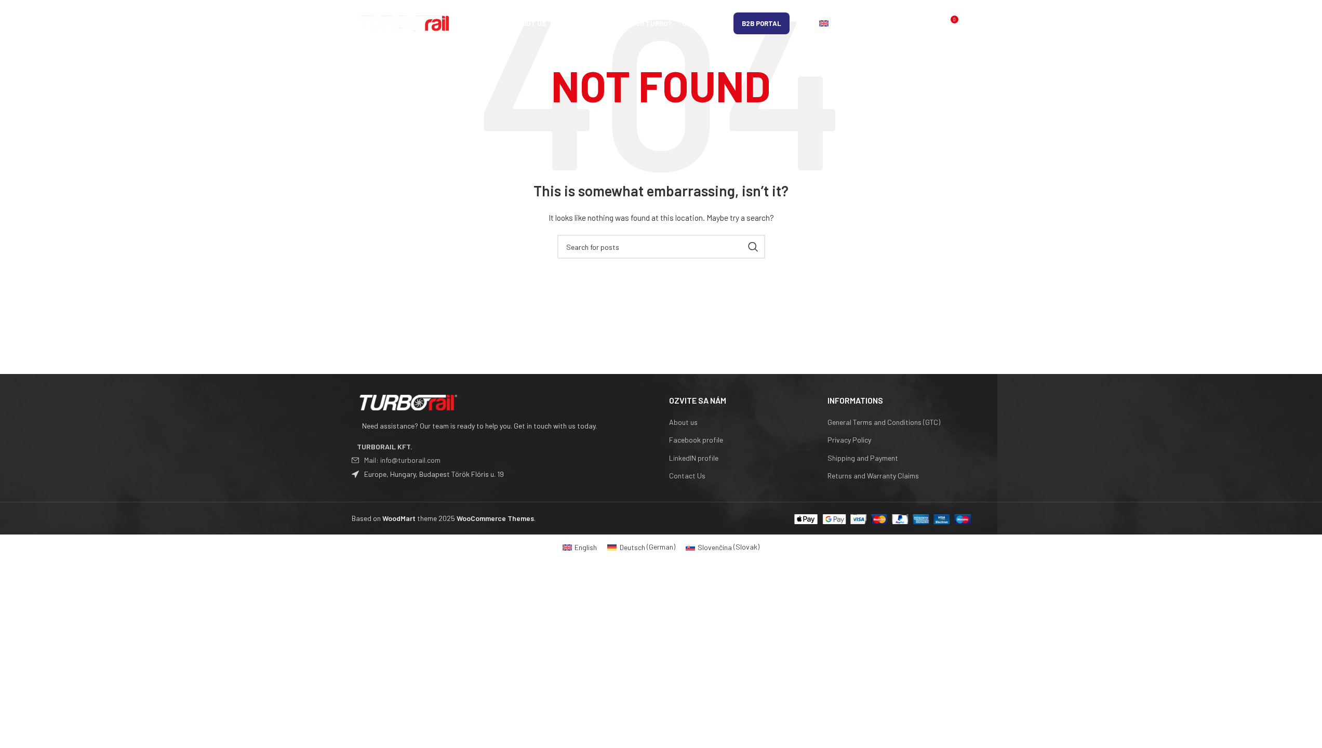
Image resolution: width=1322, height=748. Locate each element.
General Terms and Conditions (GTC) (883, 422)
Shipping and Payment (862, 457)
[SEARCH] (753, 247)
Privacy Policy (849, 439)
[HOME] (496, 23)
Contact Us (687, 475)
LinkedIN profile (693, 457)
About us (683, 422)
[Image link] (409, 401)
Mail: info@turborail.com (402, 460)
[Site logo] (406, 22)
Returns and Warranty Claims (873, 475)
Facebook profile (696, 439)
